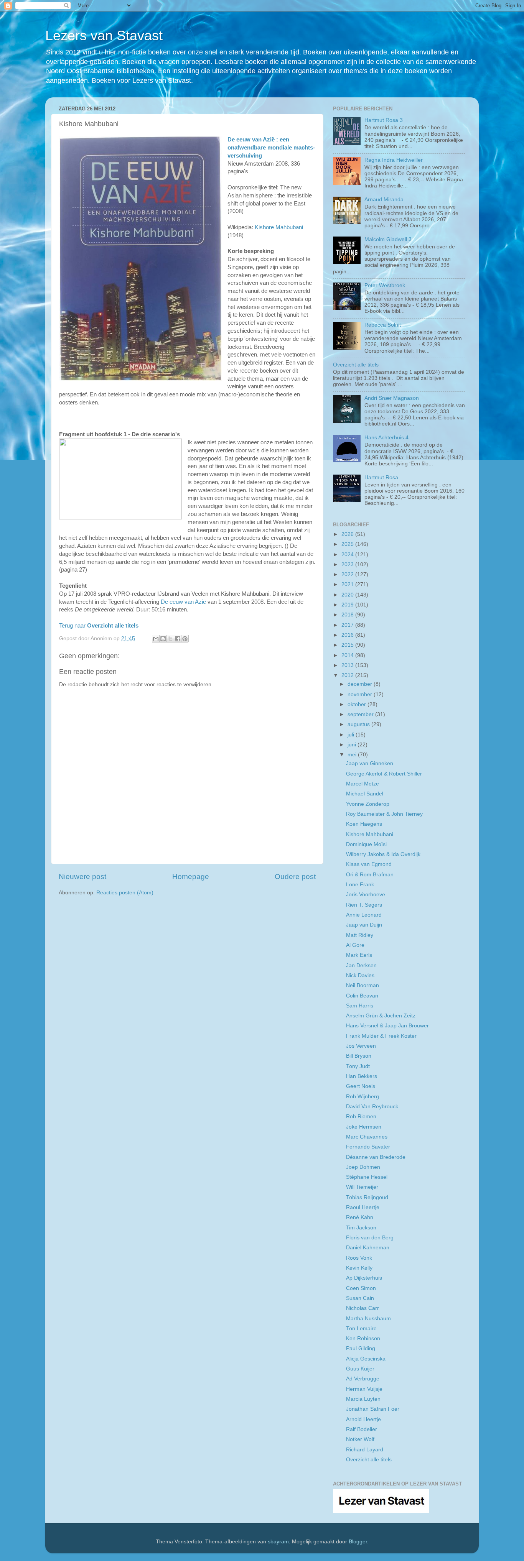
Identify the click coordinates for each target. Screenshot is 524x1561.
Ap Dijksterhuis (364, 1278)
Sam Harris (359, 1006)
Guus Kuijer (360, 1369)
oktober (357, 704)
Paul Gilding (360, 1348)
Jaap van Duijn (364, 925)
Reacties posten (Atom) (124, 893)
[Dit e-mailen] (156, 638)
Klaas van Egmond (369, 864)
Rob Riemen (361, 1116)
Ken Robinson (363, 1338)
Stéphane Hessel (366, 1177)
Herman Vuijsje (364, 1389)
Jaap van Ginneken (369, 763)
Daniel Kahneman (367, 1247)
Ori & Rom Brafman (370, 874)
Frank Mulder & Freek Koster (381, 1036)
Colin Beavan (362, 996)
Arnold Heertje (363, 1419)
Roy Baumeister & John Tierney (384, 814)
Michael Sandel (364, 794)
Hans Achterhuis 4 (386, 437)
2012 (348, 675)
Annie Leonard (364, 915)
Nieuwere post (82, 877)
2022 (348, 574)
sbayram (278, 1542)
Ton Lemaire (361, 1328)
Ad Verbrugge (362, 1379)
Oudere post (295, 877)
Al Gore (355, 945)
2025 (348, 544)
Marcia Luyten (363, 1399)
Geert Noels (360, 1086)
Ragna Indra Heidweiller (393, 160)
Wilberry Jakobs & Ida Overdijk (383, 854)
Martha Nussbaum (368, 1318)
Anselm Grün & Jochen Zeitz (380, 1016)
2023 (348, 564)
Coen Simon (361, 1288)
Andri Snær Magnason (391, 398)
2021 (348, 584)
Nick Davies (360, 975)
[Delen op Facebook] (177, 638)
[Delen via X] (170, 638)
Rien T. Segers (364, 905)
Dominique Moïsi (366, 844)
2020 (348, 595)
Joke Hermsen (363, 1127)
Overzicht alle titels (356, 365)
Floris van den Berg (370, 1238)
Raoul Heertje (362, 1207)
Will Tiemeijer (362, 1187)
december (361, 684)
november (361, 694)
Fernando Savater (368, 1147)
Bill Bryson (358, 1056)
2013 (348, 665)
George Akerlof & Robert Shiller (384, 774)
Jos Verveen (361, 1046)
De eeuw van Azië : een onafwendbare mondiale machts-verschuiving (271, 147)
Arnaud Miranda (384, 199)
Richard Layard (364, 1450)
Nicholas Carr (362, 1308)
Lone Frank (360, 884)
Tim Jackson (361, 1228)
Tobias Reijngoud (367, 1197)
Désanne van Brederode (375, 1157)
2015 (348, 645)
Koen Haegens (364, 824)
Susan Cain (360, 1298)
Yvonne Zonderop (367, 804)
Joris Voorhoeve (365, 894)
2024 (348, 554)
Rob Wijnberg (362, 1096)
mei (353, 754)
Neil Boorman (362, 985)
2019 (348, 605)
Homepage (190, 877)
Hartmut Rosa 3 (383, 120)
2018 (348, 615)
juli (352, 735)
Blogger (358, 1542)
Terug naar (98, 626)
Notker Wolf (360, 1439)
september (361, 714)
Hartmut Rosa (381, 477)
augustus (359, 724)
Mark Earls (359, 955)
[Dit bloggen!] (163, 638)
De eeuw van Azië (183, 602)
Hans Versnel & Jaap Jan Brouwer (387, 1026)
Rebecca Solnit (382, 325)
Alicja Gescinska (366, 1359)
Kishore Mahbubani (279, 227)
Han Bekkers (361, 1076)
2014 (348, 655)
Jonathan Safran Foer (372, 1409)
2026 (348, 534)
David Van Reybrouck (372, 1106)
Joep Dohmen (363, 1167)
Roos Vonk (359, 1258)
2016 (348, 635)
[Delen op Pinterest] (185, 638)
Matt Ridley (359, 935)
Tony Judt (358, 1066)
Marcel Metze (362, 784)
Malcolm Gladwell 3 (388, 239)
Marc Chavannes (366, 1137)
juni (353, 745)
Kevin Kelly (359, 1268)
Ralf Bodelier (361, 1429)
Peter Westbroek (384, 285)
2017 (348, 625)
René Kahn (359, 1217)
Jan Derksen (361, 965)
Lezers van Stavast (104, 35)
